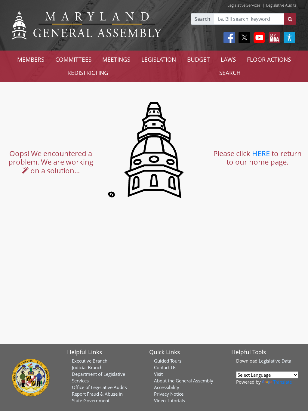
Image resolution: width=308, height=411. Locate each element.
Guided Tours (167, 361)
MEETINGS (116, 59)
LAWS (228, 59)
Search (202, 19)
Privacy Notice (168, 394)
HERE (261, 153)
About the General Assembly (183, 381)
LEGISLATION (158, 59)
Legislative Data (275, 361)
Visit (158, 374)
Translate (282, 382)
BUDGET (198, 59)
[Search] (290, 19)
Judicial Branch (87, 367)
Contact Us (165, 367)
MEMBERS (30, 59)
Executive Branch (89, 361)
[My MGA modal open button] (273, 37)
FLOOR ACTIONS (269, 59)
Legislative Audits (281, 5)
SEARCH (230, 72)
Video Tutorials (169, 400)
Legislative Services (243, 5)
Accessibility (166, 387)
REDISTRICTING (87, 72)
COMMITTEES (73, 59)
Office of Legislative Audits (99, 387)
